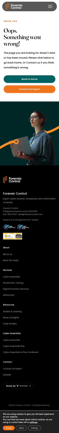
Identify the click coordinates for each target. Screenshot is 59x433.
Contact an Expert (29, 89)
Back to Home (30, 79)
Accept (9, 428)
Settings (34, 428)
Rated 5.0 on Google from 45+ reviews (20, 219)
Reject (21, 428)
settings (33, 422)
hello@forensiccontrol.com (30, 214)
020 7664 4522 (10, 214)
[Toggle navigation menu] (50, 6)
